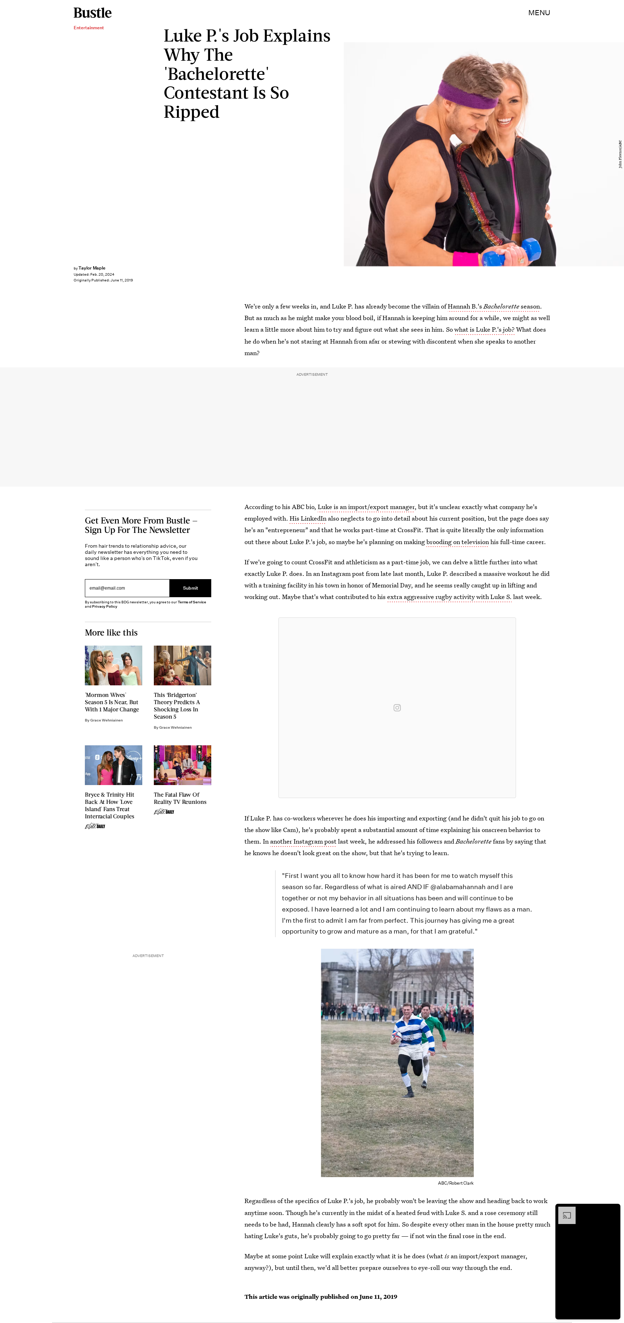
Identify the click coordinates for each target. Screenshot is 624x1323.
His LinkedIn (308, 518)
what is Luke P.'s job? (484, 329)
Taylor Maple (91, 268)
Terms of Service (192, 602)
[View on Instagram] (397, 707)
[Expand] (563, 1210)
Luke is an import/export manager (366, 507)
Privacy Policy (104, 606)
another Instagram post (303, 841)
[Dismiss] (612, 1210)
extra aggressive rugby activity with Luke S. (449, 596)
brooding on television (457, 542)
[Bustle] (93, 12)
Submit (190, 588)
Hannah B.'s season (494, 306)
